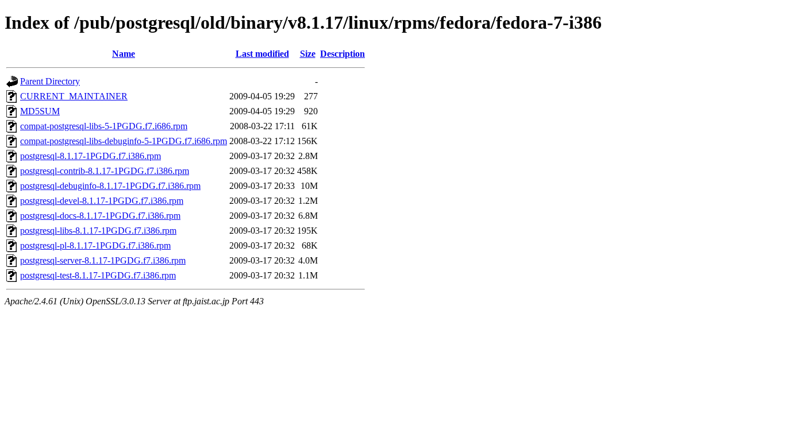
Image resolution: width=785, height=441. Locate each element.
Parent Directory (50, 81)
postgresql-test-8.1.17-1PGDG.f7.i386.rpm (98, 275)
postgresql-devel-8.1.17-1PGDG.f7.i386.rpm (101, 201)
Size (307, 54)
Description (342, 54)
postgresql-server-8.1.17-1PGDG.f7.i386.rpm (103, 260)
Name (123, 54)
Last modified (262, 54)
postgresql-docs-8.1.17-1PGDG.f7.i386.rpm (100, 215)
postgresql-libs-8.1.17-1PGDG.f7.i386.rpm (98, 230)
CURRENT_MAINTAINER (74, 96)
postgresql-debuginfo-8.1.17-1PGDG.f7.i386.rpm (110, 186)
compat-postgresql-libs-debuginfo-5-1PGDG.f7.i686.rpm (123, 141)
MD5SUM (40, 111)
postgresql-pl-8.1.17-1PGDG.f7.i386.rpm (95, 245)
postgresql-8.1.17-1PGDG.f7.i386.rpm (90, 156)
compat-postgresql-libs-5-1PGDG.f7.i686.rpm (103, 126)
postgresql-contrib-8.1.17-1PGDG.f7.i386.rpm (104, 171)
